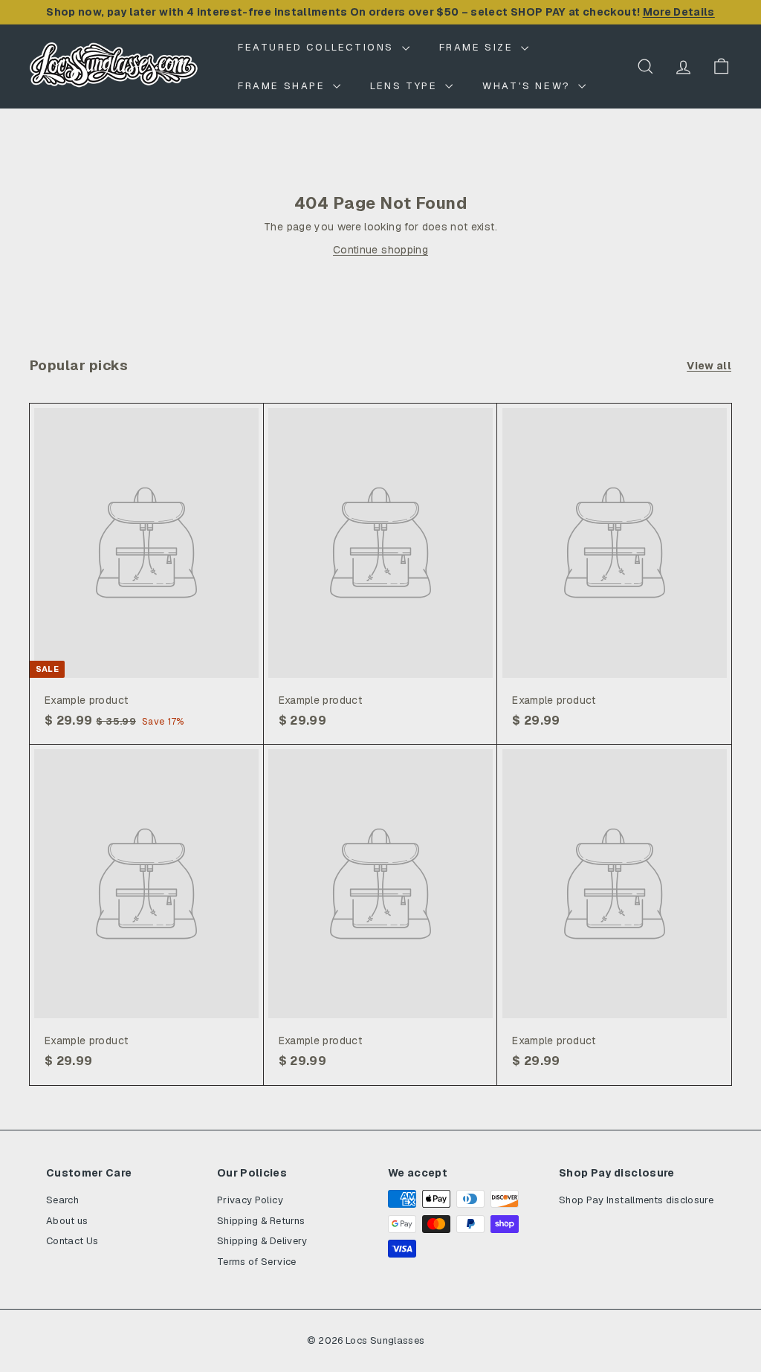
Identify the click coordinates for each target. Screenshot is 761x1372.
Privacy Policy (250, 1200)
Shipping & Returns (261, 1220)
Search (62, 1200)
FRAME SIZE (478, 47)
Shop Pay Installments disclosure (636, 1200)
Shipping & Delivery (262, 1241)
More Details (679, 12)
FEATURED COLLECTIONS (318, 47)
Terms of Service (257, 1261)
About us (67, 1220)
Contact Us (72, 1241)
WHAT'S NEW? (528, 86)
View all (709, 365)
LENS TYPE (405, 86)
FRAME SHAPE (283, 86)
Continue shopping (380, 249)
